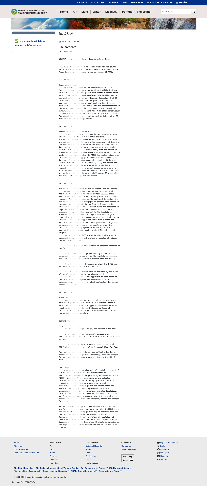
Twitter (163, 446)
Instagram (164, 453)
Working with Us (128, 449)
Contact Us (97, 2)
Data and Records (94, 446)
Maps (88, 459)
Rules (88, 449)
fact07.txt (66, 41)
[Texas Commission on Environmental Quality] (29, 12)
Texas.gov (34, 471)
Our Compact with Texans (93, 468)
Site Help (18, 468)
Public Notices (92, 463)
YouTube (164, 459)
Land (52, 449)
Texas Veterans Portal (109, 471)
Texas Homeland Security (55, 471)
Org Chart (137, 2)
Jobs (125, 2)
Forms (88, 453)
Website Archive (71, 468)
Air (51, 446)
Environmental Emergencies (26, 453)
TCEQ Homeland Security (119, 468)
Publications (91, 456)
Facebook (164, 449)
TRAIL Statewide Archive (83, 471)
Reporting (54, 463)
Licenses (54, 459)
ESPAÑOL (183, 2)
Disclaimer (29, 468)
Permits (53, 456)
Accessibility (55, 468)
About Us (82, 2)
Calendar (113, 2)
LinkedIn (164, 456)
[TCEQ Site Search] (193, 12)
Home (16, 442)
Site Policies (42, 468)
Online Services (21, 449)
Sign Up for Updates (160, 2)
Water (52, 453)
